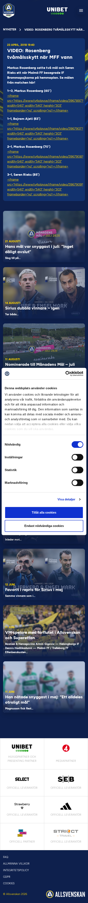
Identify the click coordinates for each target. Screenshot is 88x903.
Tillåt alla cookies (44, 512)
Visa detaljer (66, 499)
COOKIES (9, 883)
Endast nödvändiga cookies (44, 526)
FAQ (5, 857)
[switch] (77, 457)
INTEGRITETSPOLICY (16, 870)
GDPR (6, 876)
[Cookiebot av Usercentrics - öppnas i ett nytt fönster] (65, 373)
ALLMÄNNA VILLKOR (16, 863)
